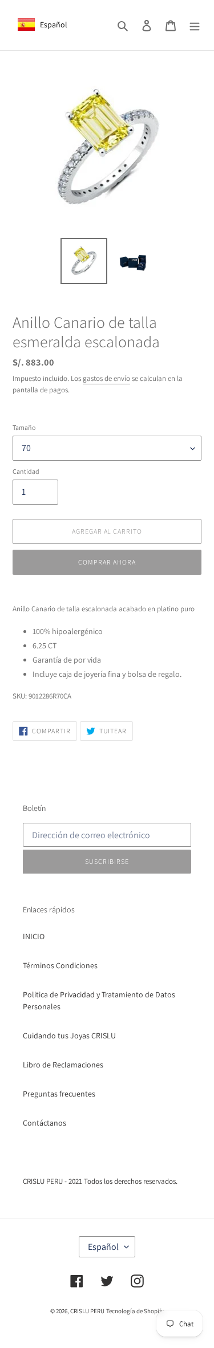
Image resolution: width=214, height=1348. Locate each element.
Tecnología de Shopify (135, 1311)
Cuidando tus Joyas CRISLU (69, 1035)
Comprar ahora (106, 562)
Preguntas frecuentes (59, 1094)
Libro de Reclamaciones (63, 1064)
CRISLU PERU (87, 1311)
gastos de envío (106, 378)
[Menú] (195, 25)
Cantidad (26, 471)
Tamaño (24, 427)
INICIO (34, 936)
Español (103, 1247)
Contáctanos (44, 1123)
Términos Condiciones (60, 965)
